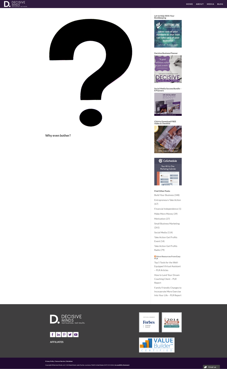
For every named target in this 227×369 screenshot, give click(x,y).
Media (210, 4)
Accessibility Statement (122, 365)
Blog (220, 4)
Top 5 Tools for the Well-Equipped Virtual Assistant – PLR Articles (167, 266)
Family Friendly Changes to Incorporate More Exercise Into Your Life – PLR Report (167, 291)
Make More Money (163, 213)
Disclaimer (69, 361)
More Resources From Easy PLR (167, 257)
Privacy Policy (49, 361)
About (200, 4)
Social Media (160, 232)
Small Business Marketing (167, 223)
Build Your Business (164, 195)
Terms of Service (60, 361)
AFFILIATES (56, 341)
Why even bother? (58, 135)
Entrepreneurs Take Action (167, 200)
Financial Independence (166, 208)
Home (189, 4)
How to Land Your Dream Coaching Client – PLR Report (167, 279)
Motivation (159, 218)
